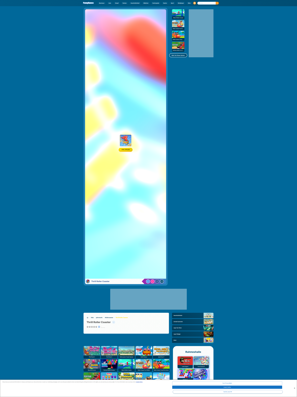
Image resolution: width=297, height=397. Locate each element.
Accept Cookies (227, 387)
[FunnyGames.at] (87, 317)
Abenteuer (101, 3)
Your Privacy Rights (227, 383)
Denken (125, 3)
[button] (194, 3)
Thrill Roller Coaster (122, 317)
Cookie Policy (139, 382)
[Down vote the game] (153, 281)
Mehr (189, 3)
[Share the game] (157, 281)
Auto (110, 3)
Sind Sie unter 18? (228, 391)
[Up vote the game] (148, 281)
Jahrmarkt (99, 317)
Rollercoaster (109, 317)
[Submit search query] (217, 3)
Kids (92, 317)
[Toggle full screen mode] (162, 281)
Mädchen (145, 3)
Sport (172, 3)
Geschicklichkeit (135, 3)
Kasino (165, 3)
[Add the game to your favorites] (113, 322)
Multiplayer (181, 3)
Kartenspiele (155, 3)
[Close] (294, 388)
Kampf (117, 3)
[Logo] (88, 3)
